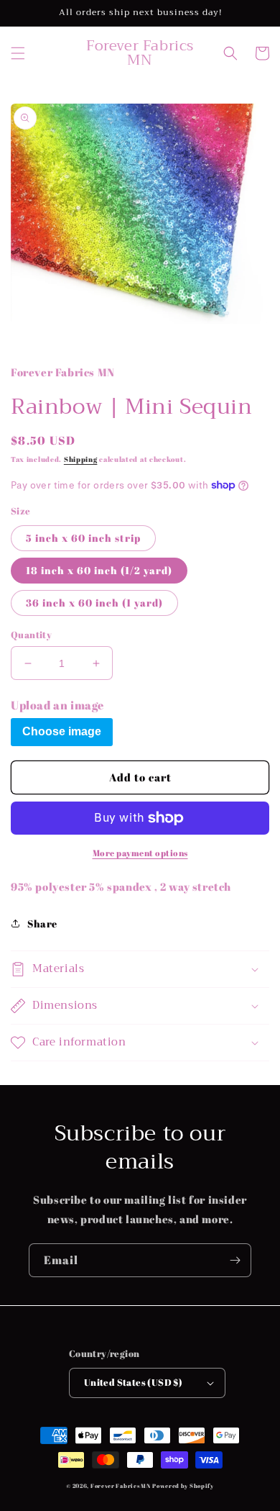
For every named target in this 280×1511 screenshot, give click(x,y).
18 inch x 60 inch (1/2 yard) (99, 570)
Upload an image (57, 705)
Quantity (31, 634)
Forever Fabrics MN (120, 1485)
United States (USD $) (133, 1382)
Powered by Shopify (183, 1485)
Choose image (61, 731)
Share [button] (42, 923)
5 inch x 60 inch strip (83, 538)
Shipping (81, 459)
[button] (18, 53)
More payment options (140, 852)
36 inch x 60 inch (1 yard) (94, 602)
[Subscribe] (235, 1260)
